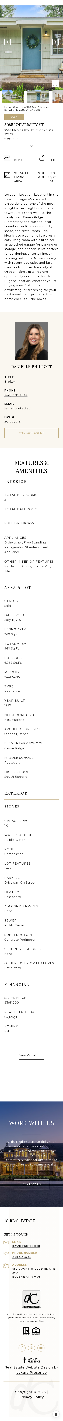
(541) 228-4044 (15, 395)
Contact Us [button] (31, 1184)
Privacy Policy (31, 1397)
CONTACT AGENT (31, 433)
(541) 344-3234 (21, 1257)
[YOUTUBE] (40, 1347)
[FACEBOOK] (22, 1347)
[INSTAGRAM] (31, 1347)
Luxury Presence (31, 1373)
